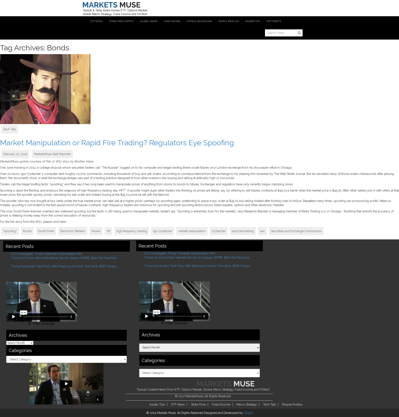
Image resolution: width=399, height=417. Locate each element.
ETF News (178, 404)
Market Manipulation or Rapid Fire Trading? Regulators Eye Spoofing (117, 142)
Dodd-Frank (46, 231)
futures (96, 231)
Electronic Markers (72, 231)
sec (262, 231)
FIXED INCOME (172, 21)
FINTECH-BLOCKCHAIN (199, 21)
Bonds (27, 231)
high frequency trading (131, 231)
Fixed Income (221, 404)
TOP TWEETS (273, 21)
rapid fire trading (243, 231)
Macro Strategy (246, 404)
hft (108, 231)
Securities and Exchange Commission (296, 231)
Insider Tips (157, 404)
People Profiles (292, 404)
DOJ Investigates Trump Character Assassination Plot (46, 253)
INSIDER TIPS (252, 21)
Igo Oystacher (162, 231)
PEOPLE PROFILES (228, 21)
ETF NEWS (96, 21)
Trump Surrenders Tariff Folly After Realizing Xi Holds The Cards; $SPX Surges (64, 266)
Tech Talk (9, 129)
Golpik (248, 413)
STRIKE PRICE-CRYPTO (121, 21)
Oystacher (218, 231)
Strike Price (198, 404)
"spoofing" (10, 231)
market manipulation (192, 231)
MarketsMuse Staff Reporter (52, 154)
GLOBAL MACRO (149, 21)
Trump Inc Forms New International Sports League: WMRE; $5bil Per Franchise (63, 258)
